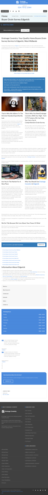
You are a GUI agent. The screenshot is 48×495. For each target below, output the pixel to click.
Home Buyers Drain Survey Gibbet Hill (10, 258)
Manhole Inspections (40, 274)
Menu (45, 11)
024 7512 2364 (8, 25)
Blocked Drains (5, 452)
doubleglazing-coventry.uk (30, 457)
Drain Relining (28, 419)
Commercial (5, 293)
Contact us (5, 304)
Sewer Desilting (14, 279)
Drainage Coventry (10, 411)
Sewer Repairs (5, 474)
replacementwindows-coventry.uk (32, 463)
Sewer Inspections (6, 466)
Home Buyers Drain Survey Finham (10, 252)
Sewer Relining (5, 471)
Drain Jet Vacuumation (7, 276)
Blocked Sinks (5, 457)
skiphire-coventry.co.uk (30, 452)
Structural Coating (29, 438)
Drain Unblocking (33, 272)
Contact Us (41, 244)
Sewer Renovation (5, 477)
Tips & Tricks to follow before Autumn (24, 73)
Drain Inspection (24, 276)
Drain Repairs (28, 421)
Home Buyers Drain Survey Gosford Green (11, 260)
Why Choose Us (6, 290)
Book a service (5, 11)
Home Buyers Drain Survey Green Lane (11, 264)
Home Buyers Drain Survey (30, 432)
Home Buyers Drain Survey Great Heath (11, 262)
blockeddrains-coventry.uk (30, 466)
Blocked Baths (5, 449)
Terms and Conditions (6, 491)
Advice (4, 301)
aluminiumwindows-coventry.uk (31, 455)
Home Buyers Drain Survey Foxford (10, 256)
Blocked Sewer (5, 455)
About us (5, 286)
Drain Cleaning (28, 410)
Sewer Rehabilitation (6, 480)
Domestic (5, 297)
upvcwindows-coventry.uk (30, 460)
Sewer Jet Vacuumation (7, 469)
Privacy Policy (13, 491)
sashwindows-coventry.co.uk (31, 449)
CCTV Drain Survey (29, 427)
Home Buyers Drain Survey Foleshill (10, 254)
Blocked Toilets (5, 460)
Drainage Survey (28, 430)
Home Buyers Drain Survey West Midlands (11, 250)
